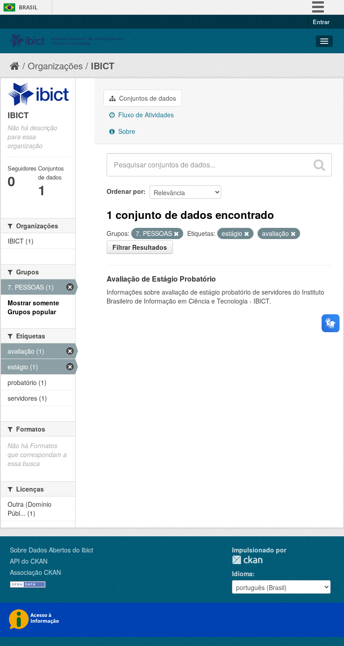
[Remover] (176, 233)
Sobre (125, 131)
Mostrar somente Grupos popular (33, 307)
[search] (319, 164)
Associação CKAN (35, 572)
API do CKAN (28, 560)
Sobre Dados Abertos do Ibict (51, 549)
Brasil (28, 7)
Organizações (55, 65)
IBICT (102, 65)
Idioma (242, 573)
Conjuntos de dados (146, 98)
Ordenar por (125, 191)
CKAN (247, 560)
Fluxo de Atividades (145, 114)
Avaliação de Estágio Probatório (161, 279)
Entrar (321, 21)
